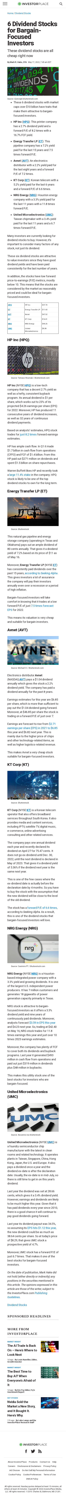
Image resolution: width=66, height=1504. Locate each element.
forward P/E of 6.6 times (42, 907)
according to (41, 573)
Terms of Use (50, 1474)
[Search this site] (61, 4)
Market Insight (14, 1342)
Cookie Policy (14, 1474)
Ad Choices (14, 1470)
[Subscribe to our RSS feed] (40, 1451)
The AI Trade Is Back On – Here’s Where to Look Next (22, 1350)
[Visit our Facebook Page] (26, 1451)
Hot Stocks (12, 1398)
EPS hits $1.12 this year (41, 1228)
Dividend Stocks (23, 13)
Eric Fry (20, 1390)
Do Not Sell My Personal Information (38, 1470)
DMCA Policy (32, 1479)
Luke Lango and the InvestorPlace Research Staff (21, 1421)
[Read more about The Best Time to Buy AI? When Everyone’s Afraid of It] (50, 1372)
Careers (11, 1466)
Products (33, 1462)
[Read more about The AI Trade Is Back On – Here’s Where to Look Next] (50, 1346)
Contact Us (45, 1462)
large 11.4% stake (20, 474)
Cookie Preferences (32, 1474)
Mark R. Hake (16, 62)
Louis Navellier (24, 1360)
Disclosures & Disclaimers (29, 1466)
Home (10, 13)
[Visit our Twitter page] (33, 1451)
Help (54, 1462)
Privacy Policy (49, 1466)
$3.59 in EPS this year (42, 1022)
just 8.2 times (28, 434)
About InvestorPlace (17, 1462)
